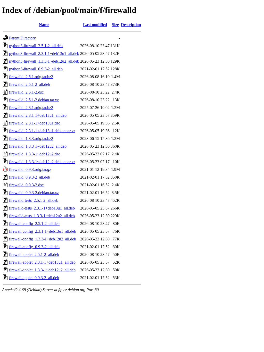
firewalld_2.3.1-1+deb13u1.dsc (34, 123)
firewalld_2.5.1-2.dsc (26, 92)
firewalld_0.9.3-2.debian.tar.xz (34, 192)
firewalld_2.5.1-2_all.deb (29, 84)
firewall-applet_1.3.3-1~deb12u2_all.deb (42, 270)
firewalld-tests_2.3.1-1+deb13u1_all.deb (42, 208)
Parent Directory (22, 38)
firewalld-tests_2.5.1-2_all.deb (33, 200)
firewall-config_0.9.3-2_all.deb (34, 247)
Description (131, 24)
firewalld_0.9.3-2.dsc (26, 185)
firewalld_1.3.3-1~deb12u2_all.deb (38, 146)
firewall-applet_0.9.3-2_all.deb (34, 277)
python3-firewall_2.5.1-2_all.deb (36, 46)
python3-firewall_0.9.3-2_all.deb (36, 69)
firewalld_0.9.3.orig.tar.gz (30, 169)
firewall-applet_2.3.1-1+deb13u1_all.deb (42, 262)
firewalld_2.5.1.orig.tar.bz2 (31, 76)
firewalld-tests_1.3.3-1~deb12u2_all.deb (42, 216)
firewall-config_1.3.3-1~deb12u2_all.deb (42, 239)
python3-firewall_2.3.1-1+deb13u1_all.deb (44, 53)
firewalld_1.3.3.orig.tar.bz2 (31, 138)
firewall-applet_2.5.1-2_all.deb (34, 254)
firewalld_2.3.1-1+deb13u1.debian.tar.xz (42, 131)
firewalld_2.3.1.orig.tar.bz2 (31, 107)
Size (115, 24)
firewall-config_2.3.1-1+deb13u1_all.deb (42, 231)
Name (44, 24)
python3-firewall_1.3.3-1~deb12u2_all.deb (44, 61)
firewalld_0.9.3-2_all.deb (29, 177)
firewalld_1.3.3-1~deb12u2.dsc (34, 154)
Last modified (95, 24)
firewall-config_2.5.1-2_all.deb (34, 223)
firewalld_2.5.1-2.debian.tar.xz (34, 100)
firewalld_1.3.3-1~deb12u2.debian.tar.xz (42, 162)
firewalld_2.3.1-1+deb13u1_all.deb (38, 115)
